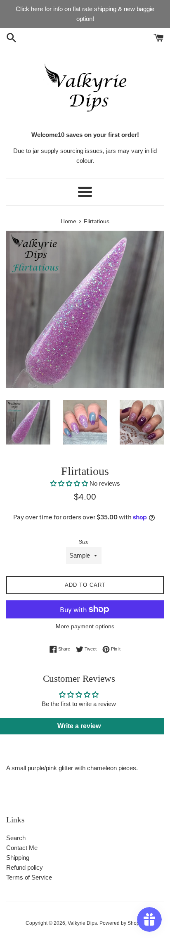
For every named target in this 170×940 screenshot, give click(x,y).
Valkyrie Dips (82, 923)
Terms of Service (29, 877)
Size (84, 542)
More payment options (85, 626)
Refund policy (24, 867)
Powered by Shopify (121, 923)
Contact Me (22, 847)
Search (16, 837)
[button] (69, 483)
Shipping (17, 857)
